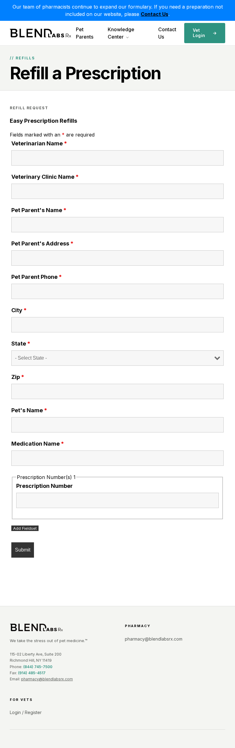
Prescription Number (44, 486)
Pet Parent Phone (36, 277)
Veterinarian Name (39, 143)
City (19, 310)
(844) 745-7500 (37, 666)
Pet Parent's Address (42, 243)
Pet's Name (29, 410)
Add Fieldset (25, 528)
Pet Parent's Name (38, 210)
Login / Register (26, 712)
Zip (17, 377)
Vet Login (205, 33)
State (20, 343)
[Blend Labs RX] (60, 627)
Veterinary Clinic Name (45, 177)
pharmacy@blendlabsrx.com (47, 679)
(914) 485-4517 (32, 673)
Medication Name (37, 443)
